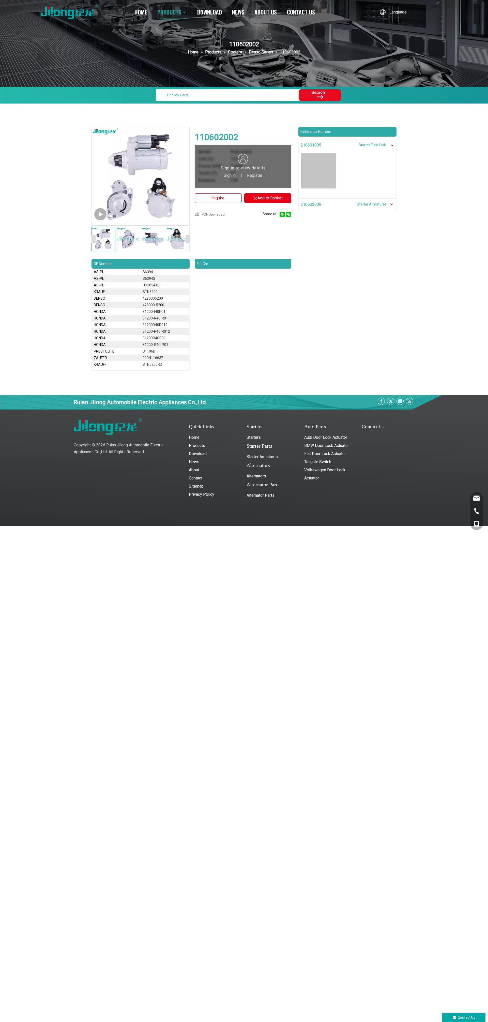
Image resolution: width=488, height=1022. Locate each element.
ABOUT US (265, 12)
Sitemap (196, 486)
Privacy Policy (201, 494)
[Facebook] (381, 401)
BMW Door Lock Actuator (326, 445)
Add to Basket (270, 198)
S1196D (149, 351)
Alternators (256, 476)
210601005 (311, 145)
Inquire (218, 198)
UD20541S (151, 285)
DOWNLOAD (209, 12)
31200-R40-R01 (155, 318)
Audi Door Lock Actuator (325, 437)
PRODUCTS (169, 12)
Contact (195, 478)
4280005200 (153, 298)
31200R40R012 (155, 325)
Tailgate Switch (317, 461)
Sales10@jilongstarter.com (385, 462)
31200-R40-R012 (156, 331)
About (194, 470)
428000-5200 (153, 305)
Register (254, 175)
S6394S (149, 278)
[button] (94, 239)
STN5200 (150, 292)
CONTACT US (301, 12)
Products (197, 445)
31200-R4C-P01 (155, 345)
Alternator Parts (260, 495)
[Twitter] (390, 401)
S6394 (148, 272)
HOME (140, 12)
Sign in (230, 175)
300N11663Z (153, 358)
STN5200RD (152, 364)
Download (198, 453)
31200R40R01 (154, 312)
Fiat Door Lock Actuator (325, 453)
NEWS (238, 12)
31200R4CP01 (154, 338)
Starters (254, 437)
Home (194, 437)
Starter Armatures (262, 456)
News (194, 461)
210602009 (311, 204)
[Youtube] (409, 401)
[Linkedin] (400, 401)
